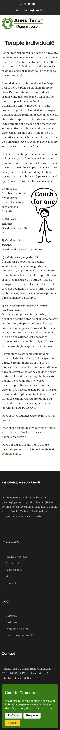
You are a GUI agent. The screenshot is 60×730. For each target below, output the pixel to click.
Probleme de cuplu (17, 628)
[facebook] (5, 524)
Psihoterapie (14, 569)
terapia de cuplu (45, 427)
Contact (11, 583)
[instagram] (11, 524)
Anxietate (12, 622)
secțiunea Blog (11, 453)
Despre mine (14, 563)
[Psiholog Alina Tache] (23, 23)
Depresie (11, 615)
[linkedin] (18, 524)
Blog (8, 576)
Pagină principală (17, 556)
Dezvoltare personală (19, 635)
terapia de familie (18, 432)
